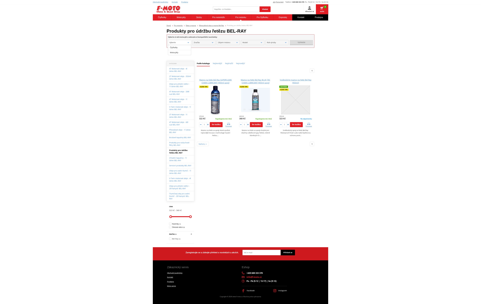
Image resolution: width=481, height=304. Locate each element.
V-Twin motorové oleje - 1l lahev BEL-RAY (180, 108)
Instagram (282, 290)
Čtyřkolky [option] (173, 47)
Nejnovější (240, 63)
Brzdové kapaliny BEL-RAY (180, 137)
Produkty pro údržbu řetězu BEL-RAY (178, 151)
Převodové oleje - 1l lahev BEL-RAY (180, 131)
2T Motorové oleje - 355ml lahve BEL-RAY (180, 77)
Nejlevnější (217, 63)
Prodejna (184, 2)
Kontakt (175, 2)
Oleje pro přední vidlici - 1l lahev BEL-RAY (179, 85)
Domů (169, 25)
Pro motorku (178, 25)
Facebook (250, 290)
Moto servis (171, 286)
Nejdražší (229, 63)
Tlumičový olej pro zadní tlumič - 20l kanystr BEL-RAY (179, 196)
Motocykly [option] (174, 52)
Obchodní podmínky (160, 2)
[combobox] (179, 42)
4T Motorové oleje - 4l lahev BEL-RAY (178, 69)
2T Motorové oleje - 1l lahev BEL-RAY (178, 115)
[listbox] (179, 50)
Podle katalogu (203, 63)
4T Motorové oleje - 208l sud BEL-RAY (179, 92)
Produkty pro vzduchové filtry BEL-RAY (179, 143)
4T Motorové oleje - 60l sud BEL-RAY (178, 123)
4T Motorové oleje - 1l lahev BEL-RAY (178, 100)
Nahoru (202, 144)
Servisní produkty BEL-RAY (180, 165)
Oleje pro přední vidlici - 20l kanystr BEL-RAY (179, 187)
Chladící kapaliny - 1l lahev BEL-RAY (178, 159)
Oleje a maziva (191, 25)
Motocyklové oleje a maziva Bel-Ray (211, 25)
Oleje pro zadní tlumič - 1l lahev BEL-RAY (180, 171)
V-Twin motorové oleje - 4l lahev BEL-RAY (180, 179)
